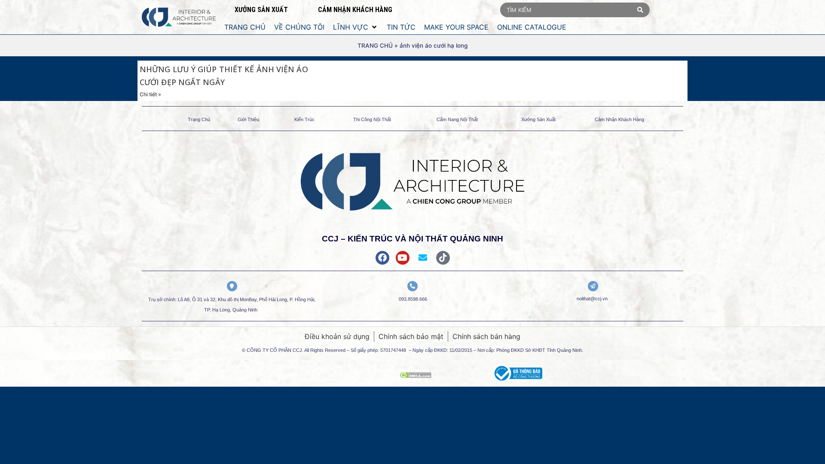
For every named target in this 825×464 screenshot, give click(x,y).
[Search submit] (640, 10)
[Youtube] (402, 258)
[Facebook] (382, 258)
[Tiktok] (443, 258)
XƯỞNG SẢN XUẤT (261, 10)
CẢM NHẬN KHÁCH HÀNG (355, 10)
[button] (355, 27)
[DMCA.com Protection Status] (415, 375)
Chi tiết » (150, 94)
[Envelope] (423, 258)
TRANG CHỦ (375, 45)
